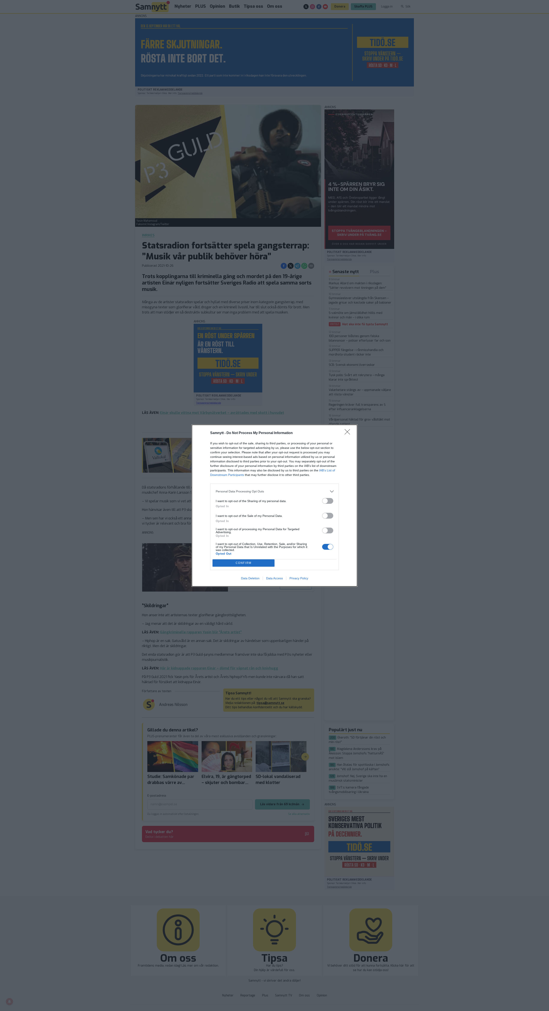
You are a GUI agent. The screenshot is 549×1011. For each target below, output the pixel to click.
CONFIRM (244, 563)
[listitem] (274, 491)
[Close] (349, 433)
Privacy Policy (299, 578)
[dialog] (274, 505)
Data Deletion (250, 578)
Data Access (274, 578)
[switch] (327, 501)
